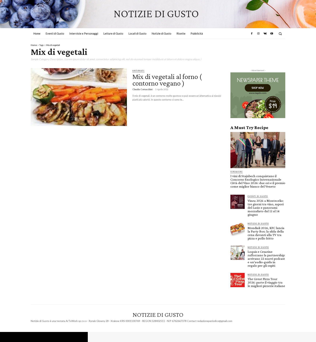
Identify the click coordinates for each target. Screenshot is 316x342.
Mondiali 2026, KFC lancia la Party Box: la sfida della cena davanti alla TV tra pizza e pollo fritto (266, 233)
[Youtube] (271, 33)
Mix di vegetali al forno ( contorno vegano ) (167, 79)
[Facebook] (252, 33)
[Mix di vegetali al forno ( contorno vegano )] (79, 97)
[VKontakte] (265, 33)
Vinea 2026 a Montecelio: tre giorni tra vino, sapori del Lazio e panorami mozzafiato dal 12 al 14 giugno (266, 207)
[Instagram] (258, 33)
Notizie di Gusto (258, 223)
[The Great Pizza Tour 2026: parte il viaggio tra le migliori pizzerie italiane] (237, 280)
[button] (280, 34)
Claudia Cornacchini (142, 89)
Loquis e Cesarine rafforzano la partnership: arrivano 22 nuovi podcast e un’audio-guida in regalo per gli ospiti (266, 258)
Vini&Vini (236, 171)
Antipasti (138, 70)
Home (34, 45)
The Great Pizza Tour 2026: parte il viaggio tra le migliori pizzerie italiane (266, 282)
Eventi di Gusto (258, 196)
